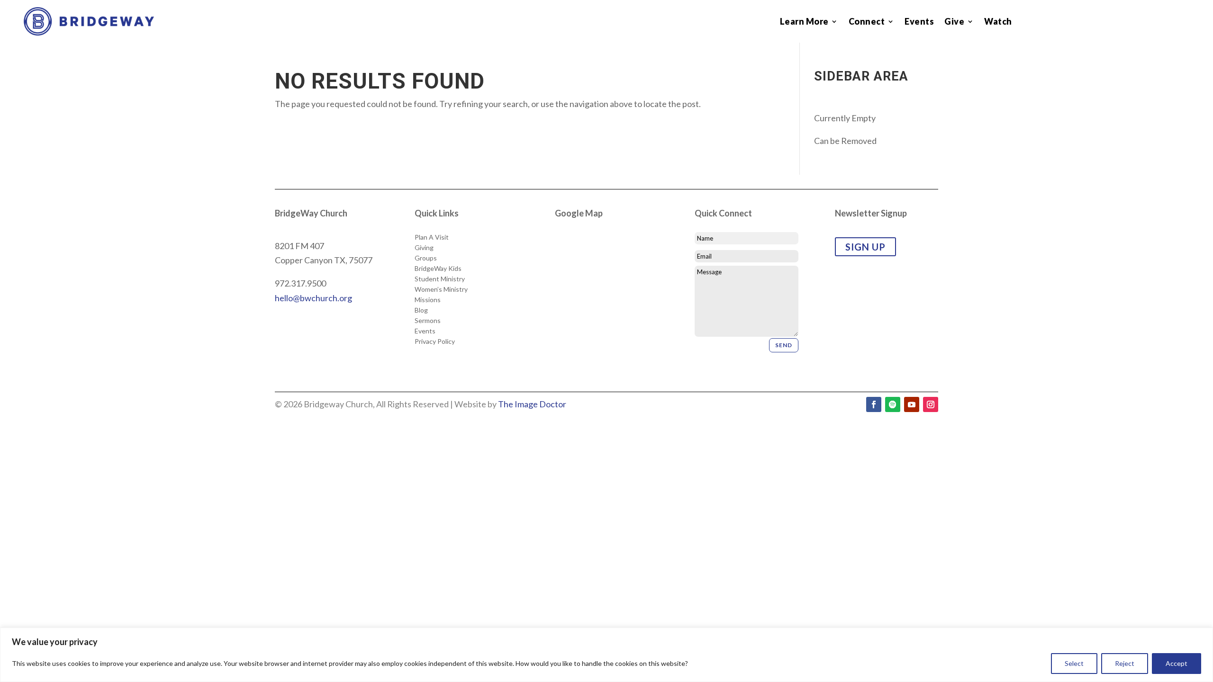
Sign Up (865, 246)
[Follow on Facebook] (873, 404)
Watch (998, 22)
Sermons (428, 320)
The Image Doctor (532, 404)
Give (954, 22)
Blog (421, 310)
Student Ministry (440, 279)
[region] (606, 655)
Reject (1124, 663)
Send (783, 345)
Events (919, 22)
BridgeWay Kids (438, 268)
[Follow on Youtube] (911, 404)
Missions (428, 299)
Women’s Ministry (441, 289)
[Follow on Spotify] (892, 404)
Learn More (804, 22)
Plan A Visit (432, 237)
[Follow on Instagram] (930, 404)
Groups (426, 258)
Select (1074, 663)
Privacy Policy (435, 341)
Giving (424, 247)
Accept (1176, 663)
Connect (867, 22)
